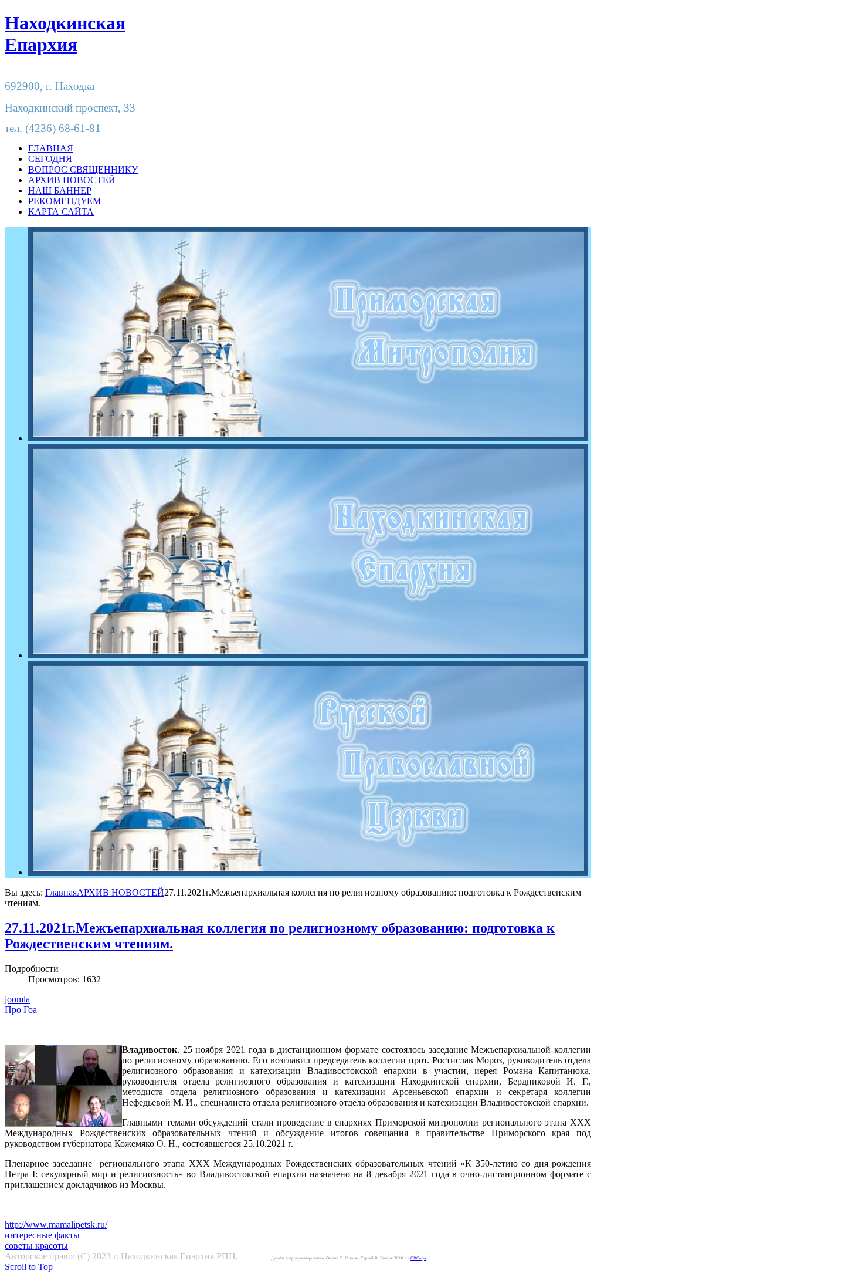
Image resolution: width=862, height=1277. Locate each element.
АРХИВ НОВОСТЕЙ (120, 892)
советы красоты (36, 1246)
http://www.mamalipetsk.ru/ (56, 1224)
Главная (61, 892)
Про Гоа (21, 1010)
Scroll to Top (29, 1267)
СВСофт (418, 1258)
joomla (17, 999)
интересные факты (42, 1235)
